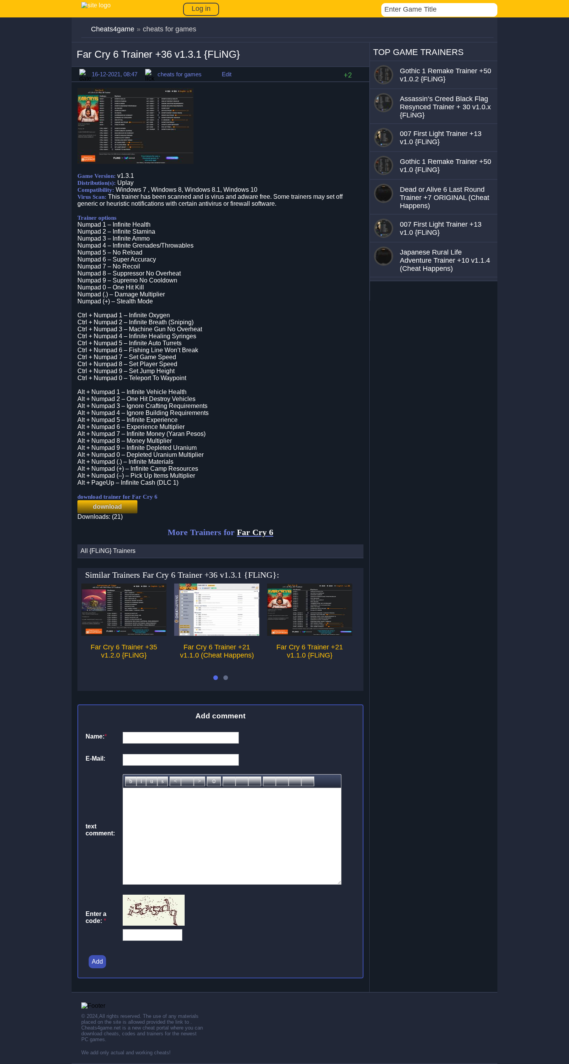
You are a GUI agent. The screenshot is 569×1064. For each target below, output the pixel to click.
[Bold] (131, 781)
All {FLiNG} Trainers (108, 550)
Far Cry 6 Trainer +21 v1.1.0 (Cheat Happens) (217, 651)
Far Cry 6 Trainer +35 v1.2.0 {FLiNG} (124, 651)
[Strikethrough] (162, 781)
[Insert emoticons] (214, 781)
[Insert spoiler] (307, 781)
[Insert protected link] (242, 781)
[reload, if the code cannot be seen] (154, 923)
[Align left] (175, 781)
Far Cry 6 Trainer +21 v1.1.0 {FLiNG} (309, 651)
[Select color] (254, 781)
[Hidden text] (269, 781)
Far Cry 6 (255, 532)
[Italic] (141, 781)
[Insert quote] (282, 781)
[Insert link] (229, 781)
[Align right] (199, 781)
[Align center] (187, 781)
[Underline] (152, 781)
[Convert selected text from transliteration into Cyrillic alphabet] (295, 781)
